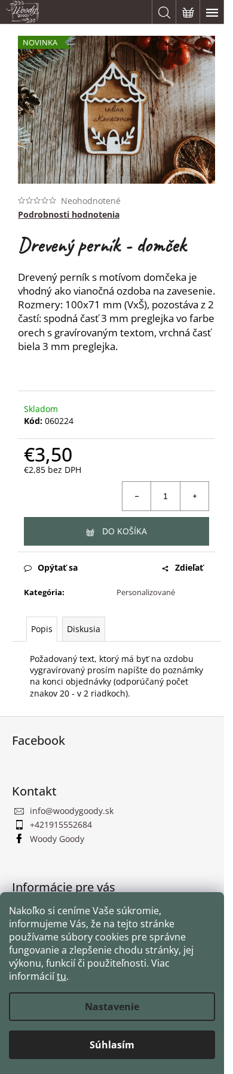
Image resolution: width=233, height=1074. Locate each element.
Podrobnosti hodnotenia (68, 214)
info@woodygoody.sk (72, 810)
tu (61, 976)
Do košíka (124, 531)
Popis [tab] (42, 629)
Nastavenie (112, 1006)
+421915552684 (61, 824)
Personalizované (145, 592)
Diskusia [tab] (83, 629)
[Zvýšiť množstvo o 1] (194, 496)
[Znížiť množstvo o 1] (136, 496)
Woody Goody (57, 838)
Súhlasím (112, 1044)
